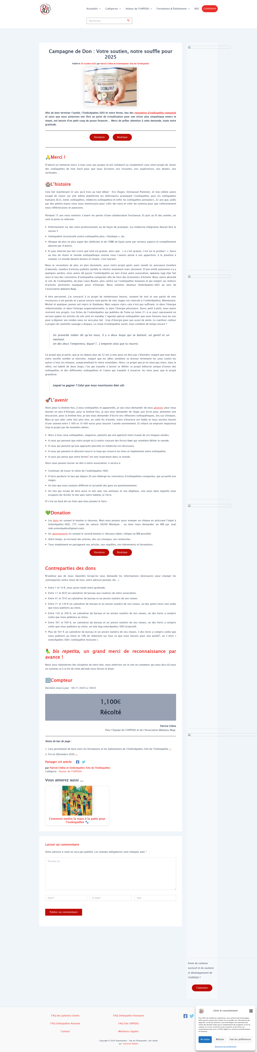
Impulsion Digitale (130, 1043)
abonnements (60, 534)
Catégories (111, 9)
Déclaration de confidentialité (225, 1046)
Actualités (92, 9)
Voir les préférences (240, 1039)
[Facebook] (185, 1016)
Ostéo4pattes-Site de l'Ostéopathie (132, 63)
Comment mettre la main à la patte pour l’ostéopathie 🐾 (77, 820)
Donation (99, 137)
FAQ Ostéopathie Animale (65, 1023)
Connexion (210, 8)
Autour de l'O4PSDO (70, 771)
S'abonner (202, 988)
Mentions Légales (128, 1031)
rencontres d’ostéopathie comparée (155, 113)
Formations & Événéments (172, 9)
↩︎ (170, 749)
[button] (251, 1010)
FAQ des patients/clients (65, 1015)
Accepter (205, 1039)
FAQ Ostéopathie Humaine (128, 1015)
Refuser (220, 1039)
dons (56, 520)
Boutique (122, 137)
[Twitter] (191, 1016)
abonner (158, 408)
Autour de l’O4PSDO (137, 9)
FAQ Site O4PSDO (129, 1023)
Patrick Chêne (106, 63)
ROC (197, 9)
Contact (65, 1031)
